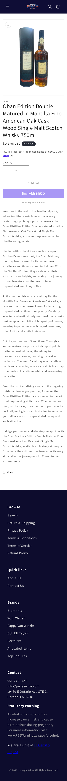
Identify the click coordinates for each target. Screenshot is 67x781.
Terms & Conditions (22, 538)
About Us (14, 578)
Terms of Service (19, 545)
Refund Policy (17, 553)
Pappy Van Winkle (20, 625)
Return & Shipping (21, 523)
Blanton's (14, 610)
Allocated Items (19, 648)
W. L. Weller (16, 618)
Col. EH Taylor (17, 633)
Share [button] (10, 472)
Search (12, 515)
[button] (7, 7)
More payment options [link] (33, 202)
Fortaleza (14, 641)
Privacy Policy (17, 530)
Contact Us (15, 585)
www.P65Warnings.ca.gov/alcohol (32, 735)
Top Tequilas (17, 656)
